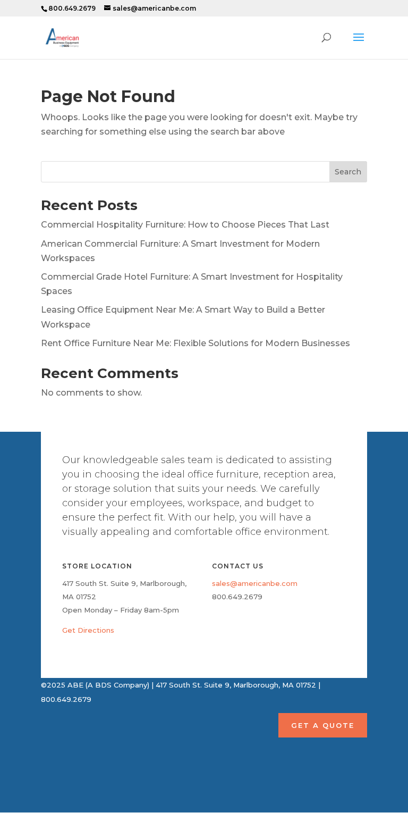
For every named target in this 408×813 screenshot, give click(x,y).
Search (348, 172)
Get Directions (88, 630)
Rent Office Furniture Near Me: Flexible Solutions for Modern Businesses (195, 343)
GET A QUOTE (322, 725)
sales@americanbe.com (255, 583)
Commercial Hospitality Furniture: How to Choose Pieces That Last (185, 225)
